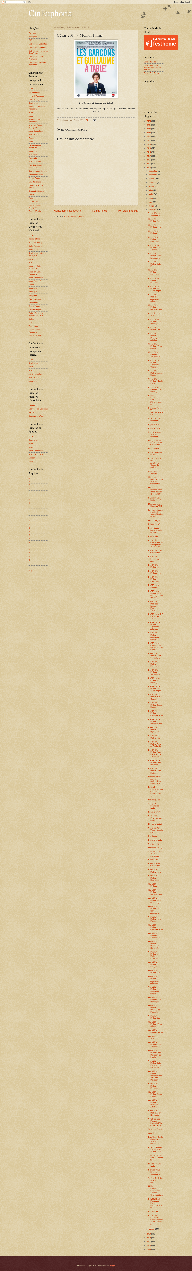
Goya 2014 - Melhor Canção (155, 1031)
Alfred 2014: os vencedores (154, 419)
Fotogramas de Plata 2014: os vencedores (155, 442)
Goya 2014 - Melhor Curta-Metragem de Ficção (154, 1053)
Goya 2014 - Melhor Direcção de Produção (154, 1008)
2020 (149, 144)
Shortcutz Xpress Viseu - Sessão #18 (155, 830)
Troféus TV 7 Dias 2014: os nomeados (155, 1180)
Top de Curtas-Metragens (34, 206)
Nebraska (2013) (155, 824)
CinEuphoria (50, 13)
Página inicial (99, 210)
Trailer (31, 198)
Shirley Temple (154, 844)
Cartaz (31, 195)
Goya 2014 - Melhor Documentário (155, 892)
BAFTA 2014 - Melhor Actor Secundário (154, 672)
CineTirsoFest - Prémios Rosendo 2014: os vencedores (155, 1122)
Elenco (31, 138)
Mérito (31, 412)
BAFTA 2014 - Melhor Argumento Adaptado (154, 625)
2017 (149, 156)
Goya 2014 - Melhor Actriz (154, 971)
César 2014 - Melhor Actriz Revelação (154, 389)
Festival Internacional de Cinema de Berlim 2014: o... (155, 791)
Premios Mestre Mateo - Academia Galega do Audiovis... (154, 462)
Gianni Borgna (154, 520)
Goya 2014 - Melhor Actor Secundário (154, 935)
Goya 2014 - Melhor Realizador (153, 878)
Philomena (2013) (155, 840)
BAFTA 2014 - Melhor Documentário (155, 721)
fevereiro (152, 210)
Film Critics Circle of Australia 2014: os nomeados (155, 1140)
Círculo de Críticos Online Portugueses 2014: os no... (155, 543)
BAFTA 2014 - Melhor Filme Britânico (154, 771)
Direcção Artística (36, 175)
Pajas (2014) (153, 424)
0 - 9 (30, 571)
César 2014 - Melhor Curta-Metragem (154, 264)
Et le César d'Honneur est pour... (154, 818)
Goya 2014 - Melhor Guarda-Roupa (155, 1094)
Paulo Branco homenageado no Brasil (155, 530)
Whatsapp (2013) (155, 1129)
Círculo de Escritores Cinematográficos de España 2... (155, 1219)
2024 (149, 129)
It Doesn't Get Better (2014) (154, 499)
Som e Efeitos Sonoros (38, 171)
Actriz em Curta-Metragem (35, 126)
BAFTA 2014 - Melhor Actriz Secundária (154, 655)
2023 (149, 133)
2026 (149, 121)
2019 (149, 148)
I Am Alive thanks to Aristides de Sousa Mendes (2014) (155, 513)
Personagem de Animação (35, 146)
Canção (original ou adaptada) (36, 166)
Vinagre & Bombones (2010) (153, 806)
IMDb (31, 40)
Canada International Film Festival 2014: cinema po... (154, 399)
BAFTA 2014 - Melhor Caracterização (155, 713)
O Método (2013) (155, 848)
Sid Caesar (152, 836)
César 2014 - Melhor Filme (154, 220)
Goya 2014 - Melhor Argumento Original (153, 990)
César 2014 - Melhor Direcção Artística (153, 337)
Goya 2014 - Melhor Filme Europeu (154, 919)
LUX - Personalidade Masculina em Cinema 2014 (155, 490)
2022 (149, 136)
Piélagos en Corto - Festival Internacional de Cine (152, 67)
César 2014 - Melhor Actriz (154, 226)
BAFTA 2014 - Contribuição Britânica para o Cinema (155, 646)
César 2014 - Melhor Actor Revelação (154, 321)
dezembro (153, 171)
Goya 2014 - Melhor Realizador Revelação (153, 944)
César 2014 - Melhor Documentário (155, 307)
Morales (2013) (154, 800)
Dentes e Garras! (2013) (155, 1165)
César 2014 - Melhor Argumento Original (153, 363)
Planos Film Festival (152, 73)
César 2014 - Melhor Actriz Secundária (154, 247)
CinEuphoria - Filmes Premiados (37, 58)
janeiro (152, 1229)
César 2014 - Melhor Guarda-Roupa (155, 373)
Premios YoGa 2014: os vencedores (154, 1172)
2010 (149, 1245)
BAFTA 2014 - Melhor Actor (154, 586)
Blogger (112, 1265)
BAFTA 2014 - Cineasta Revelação (154, 680)
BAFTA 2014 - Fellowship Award (154, 559)
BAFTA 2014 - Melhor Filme (154, 566)
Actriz (31, 116)
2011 (149, 1242)
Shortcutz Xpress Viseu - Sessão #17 (155, 1157)
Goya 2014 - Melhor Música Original (155, 1024)
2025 (149, 125)
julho (151, 190)
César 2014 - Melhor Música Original (155, 346)
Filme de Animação (36, 96)
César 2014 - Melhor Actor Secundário (154, 354)
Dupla (31, 142)
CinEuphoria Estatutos (38, 44)
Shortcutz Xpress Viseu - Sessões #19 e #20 (155, 411)
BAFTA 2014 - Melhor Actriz (154, 572)
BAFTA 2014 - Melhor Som (154, 737)
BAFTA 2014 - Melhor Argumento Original (154, 636)
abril (151, 202)
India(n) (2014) (154, 524)
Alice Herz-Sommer (152, 472)
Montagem (33, 155)
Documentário (34, 92)
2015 (149, 164)
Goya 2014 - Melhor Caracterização (155, 927)
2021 (149, 140)
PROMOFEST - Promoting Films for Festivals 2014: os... (155, 1203)
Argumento (33, 151)
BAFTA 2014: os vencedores (155, 552)
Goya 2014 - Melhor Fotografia (153, 964)
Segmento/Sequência (37, 191)
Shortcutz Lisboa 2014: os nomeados (155, 854)
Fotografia (33, 158)
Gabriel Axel (153, 860)
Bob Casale (153, 536)
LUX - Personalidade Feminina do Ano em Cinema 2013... (155, 1190)
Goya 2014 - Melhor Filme (154, 871)
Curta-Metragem (35, 100)
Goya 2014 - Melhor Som (154, 1017)
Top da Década (35, 211)
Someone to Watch (36, 416)
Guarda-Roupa (34, 178)
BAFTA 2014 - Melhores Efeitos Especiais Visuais (154, 606)
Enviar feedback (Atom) (73, 216)
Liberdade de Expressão (38, 409)
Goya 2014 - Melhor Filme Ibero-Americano (154, 909)
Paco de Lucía (154, 428)
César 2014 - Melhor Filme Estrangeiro (154, 256)
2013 (149, 1234)
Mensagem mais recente (68, 210)
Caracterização (35, 182)
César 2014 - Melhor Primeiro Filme (155, 381)
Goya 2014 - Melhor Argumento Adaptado (153, 980)
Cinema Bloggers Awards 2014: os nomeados (155, 1149)
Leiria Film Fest (150, 62)
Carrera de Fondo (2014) (155, 453)
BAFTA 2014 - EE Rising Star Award (155, 616)
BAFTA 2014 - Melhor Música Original (155, 697)
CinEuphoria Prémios (37, 47)
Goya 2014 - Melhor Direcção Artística (153, 1103)
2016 (149, 160)
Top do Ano (33, 202)
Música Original (35, 162)
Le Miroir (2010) (154, 812)
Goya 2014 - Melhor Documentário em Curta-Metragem (155, 1075)
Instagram (33, 37)
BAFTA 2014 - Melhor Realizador (154, 579)
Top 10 (31, 461)
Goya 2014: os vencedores (154, 865)
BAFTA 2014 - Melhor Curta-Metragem (154, 762)
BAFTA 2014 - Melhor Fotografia (154, 664)
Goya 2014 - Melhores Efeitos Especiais (153, 955)
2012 (149, 1238)
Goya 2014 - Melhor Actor (154, 885)
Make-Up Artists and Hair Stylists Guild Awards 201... (155, 780)
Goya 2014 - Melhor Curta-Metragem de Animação (154, 1064)
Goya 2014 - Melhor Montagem (153, 1086)
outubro (152, 179)
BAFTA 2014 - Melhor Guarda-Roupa (155, 705)
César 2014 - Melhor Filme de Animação (154, 288)
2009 (149, 1249)
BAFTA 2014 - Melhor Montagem (154, 729)
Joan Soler (152, 1133)
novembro (153, 175)
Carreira (32, 405)
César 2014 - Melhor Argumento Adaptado (153, 298)
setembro (153, 183)
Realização (33, 103)
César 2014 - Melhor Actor (154, 232)
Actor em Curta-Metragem (35, 120)
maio (151, 198)
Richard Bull (153, 1211)
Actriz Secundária (36, 135)
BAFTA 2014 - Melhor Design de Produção (155, 744)
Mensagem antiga (128, 210)
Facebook (33, 33)
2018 (149, 152)
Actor (31, 112)
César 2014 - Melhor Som (154, 329)
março (151, 206)
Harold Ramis (153, 449)
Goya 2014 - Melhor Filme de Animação (154, 900)
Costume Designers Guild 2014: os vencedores (155, 480)
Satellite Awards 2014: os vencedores (154, 434)
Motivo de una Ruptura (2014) (155, 505)
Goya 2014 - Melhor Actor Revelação (154, 1113)
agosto (152, 186)
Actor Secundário (36, 131)
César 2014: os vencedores (154, 214)
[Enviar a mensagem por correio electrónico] (94, 120)
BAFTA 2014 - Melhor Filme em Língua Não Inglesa (155, 594)
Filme (31, 89)
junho (151, 194)
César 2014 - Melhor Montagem (153, 280)
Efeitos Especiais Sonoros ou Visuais (36, 314)
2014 (149, 168)
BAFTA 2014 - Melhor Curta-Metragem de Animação (154, 753)
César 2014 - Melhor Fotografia (153, 272)
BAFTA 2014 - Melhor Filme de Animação (154, 688)
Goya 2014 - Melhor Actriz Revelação (154, 999)
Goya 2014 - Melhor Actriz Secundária (154, 1044)
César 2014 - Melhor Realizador (153, 239)
